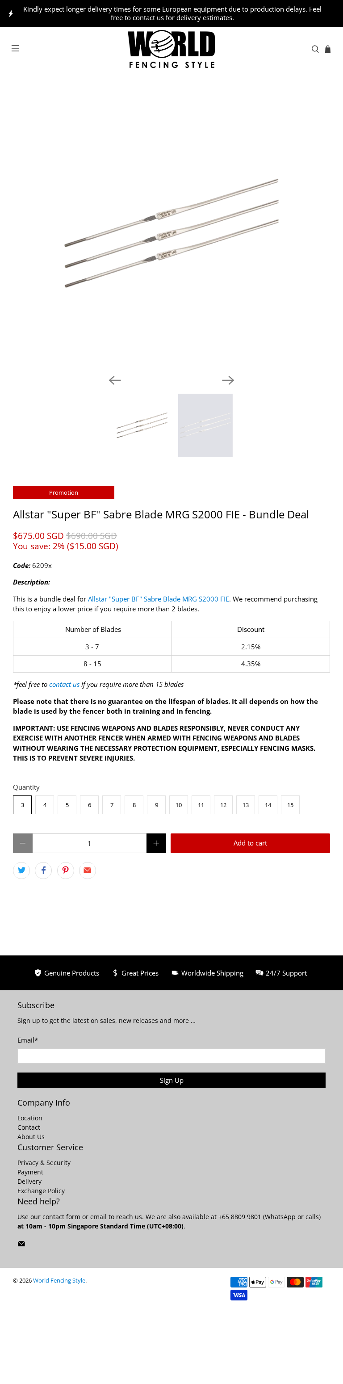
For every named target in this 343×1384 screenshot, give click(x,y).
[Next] (228, 380)
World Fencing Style (59, 1280)
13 (246, 805)
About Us (31, 1136)
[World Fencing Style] (171, 49)
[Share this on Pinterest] (65, 870)
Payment (30, 1172)
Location (29, 1118)
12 (223, 805)
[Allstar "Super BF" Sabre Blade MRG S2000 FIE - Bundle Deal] (171, 233)
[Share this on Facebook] (43, 870)
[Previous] (114, 380)
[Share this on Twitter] (21, 870)
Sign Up (172, 1080)
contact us (64, 684)
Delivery (29, 1181)
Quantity (26, 786)
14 (268, 805)
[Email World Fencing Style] (21, 1245)
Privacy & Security (44, 1162)
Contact (28, 1127)
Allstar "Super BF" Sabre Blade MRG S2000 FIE (158, 598)
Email (27, 1039)
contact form (61, 1216)
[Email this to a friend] (87, 870)
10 (179, 805)
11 (201, 805)
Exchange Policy (41, 1190)
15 (290, 805)
